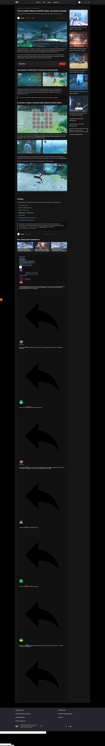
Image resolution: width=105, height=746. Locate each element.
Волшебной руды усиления (27, 220)
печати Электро (24, 210)
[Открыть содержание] (88, 2)
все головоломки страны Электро (27, 228)
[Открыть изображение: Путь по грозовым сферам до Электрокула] (55, 147)
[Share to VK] (56, 18)
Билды (49, 2)
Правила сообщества (20, 721)
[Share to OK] (66, 18)
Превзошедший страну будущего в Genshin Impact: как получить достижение (78, 72)
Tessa (27, 644)
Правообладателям (20, 717)
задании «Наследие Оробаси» (32, 90)
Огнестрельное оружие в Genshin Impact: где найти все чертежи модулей (78, 50)
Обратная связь (62, 710)
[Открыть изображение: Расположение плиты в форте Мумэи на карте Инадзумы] (29, 79)
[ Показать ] (62, 63)
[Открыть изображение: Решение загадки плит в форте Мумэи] (42, 119)
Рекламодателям (19, 710)
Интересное (56, 2)
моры (23, 215)
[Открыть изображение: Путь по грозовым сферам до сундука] (29, 147)
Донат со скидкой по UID (76, 130)
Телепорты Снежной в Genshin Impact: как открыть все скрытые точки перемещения (59, 250)
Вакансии (60, 717)
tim (26, 346)
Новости (38, 2)
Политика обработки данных (65, 713)
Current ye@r (22, 273)
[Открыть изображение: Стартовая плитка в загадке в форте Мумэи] (55, 79)
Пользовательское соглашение (22, 713)
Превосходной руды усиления (27, 217)
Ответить (3, 743)
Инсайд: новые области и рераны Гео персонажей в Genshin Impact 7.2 (24, 250)
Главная (18, 8)
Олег (27, 585)
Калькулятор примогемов (76, 134)
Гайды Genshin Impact (35, 8)
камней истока (24, 205)
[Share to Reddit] (63, 18)
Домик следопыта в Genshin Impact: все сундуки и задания (42, 250)
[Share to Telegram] (60, 18)
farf (26, 466)
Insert (13, 745)
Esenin (22, 18)
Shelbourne (21, 344)
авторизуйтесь (22, 259)
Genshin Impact (27, 8)
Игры (44, 2)
